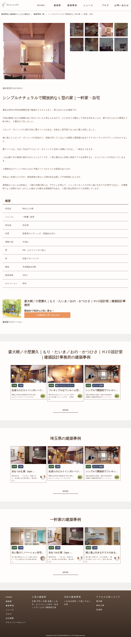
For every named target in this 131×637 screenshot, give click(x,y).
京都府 (99, 610)
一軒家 (26, 217)
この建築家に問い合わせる (47, 315)
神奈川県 (100, 605)
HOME (41, 5)
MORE (66, 410)
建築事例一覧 (39, 14)
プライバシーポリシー (16, 622)
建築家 (57, 5)
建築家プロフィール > (13, 322)
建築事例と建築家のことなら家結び (15, 14)
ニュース (88, 5)
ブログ (105, 5)
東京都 (99, 601)
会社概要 (10, 618)
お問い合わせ (121, 5)
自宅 (32, 217)
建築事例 (72, 5)
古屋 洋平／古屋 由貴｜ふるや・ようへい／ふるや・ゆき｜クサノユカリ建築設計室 (45, 604)
